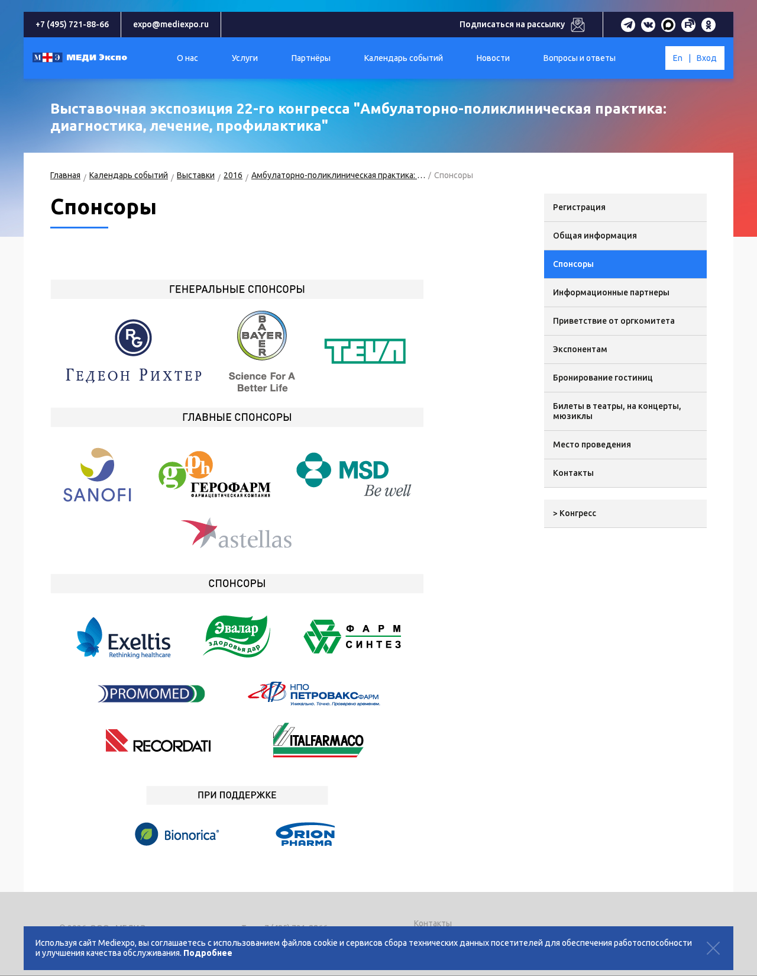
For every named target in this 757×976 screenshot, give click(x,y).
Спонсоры (573, 264)
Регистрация (579, 207)
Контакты (573, 473)
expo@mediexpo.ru (171, 24)
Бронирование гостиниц (603, 377)
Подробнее (207, 953)
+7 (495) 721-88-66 (72, 24)
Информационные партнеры (611, 292)
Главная (65, 175)
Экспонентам (580, 349)
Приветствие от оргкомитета (614, 321)
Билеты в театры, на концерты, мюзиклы (617, 411)
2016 (233, 175)
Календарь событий (128, 175)
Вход (707, 58)
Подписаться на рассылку (512, 24)
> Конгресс (574, 513)
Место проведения (592, 444)
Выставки (196, 175)
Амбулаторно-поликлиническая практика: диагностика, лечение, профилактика (338, 175)
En (677, 58)
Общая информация (595, 235)
